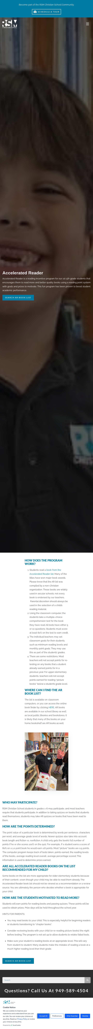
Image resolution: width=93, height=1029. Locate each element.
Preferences (57, 1016)
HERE (51, 707)
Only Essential (72, 1016)
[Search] (88, 980)
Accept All (43, 1016)
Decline (85, 1016)
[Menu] (88, 24)
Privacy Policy (22, 1019)
